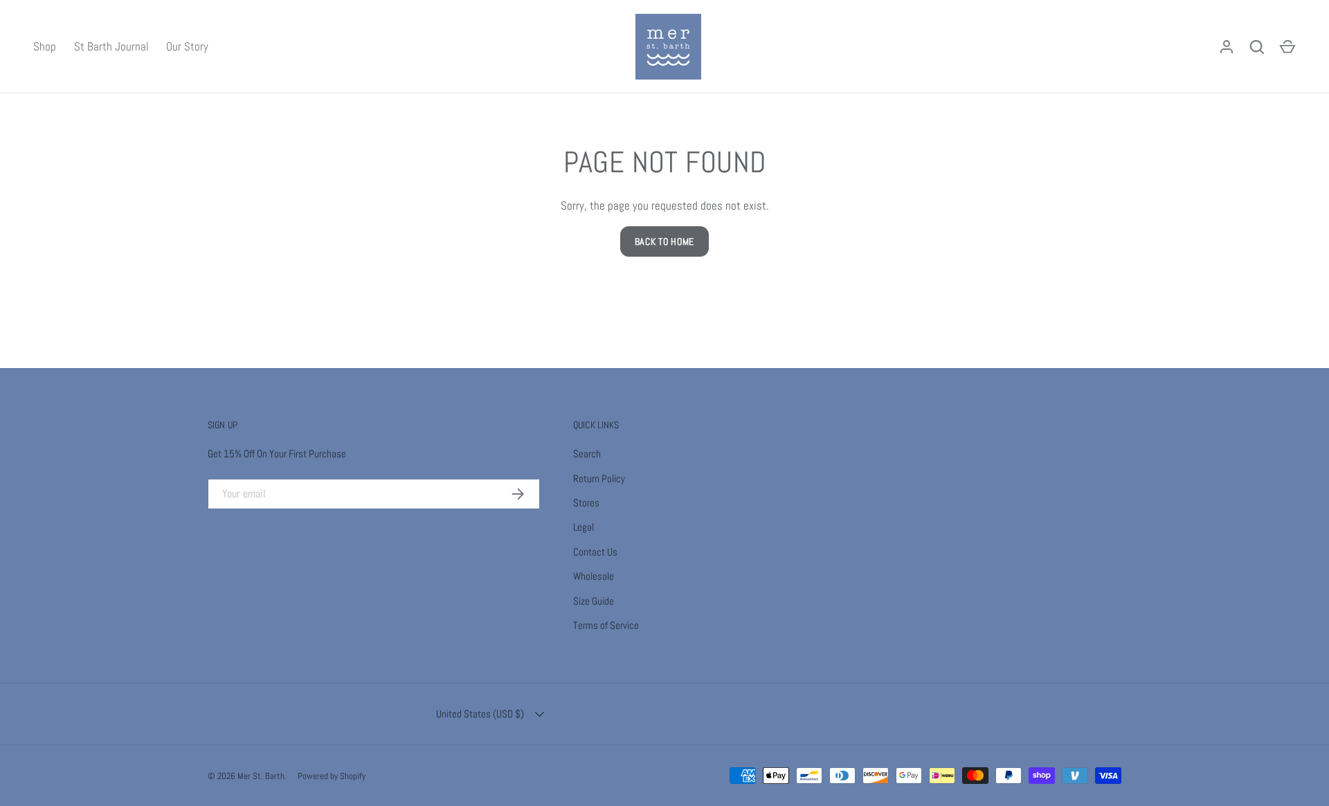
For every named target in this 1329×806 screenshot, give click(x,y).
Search (587, 453)
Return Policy (599, 478)
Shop (44, 46)
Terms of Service (606, 625)
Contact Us (595, 551)
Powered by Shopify (331, 776)
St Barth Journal (111, 46)
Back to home (664, 241)
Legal (583, 526)
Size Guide (593, 600)
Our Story (187, 46)
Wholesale (593, 576)
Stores (586, 502)
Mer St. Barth (260, 776)
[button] (1287, 47)
